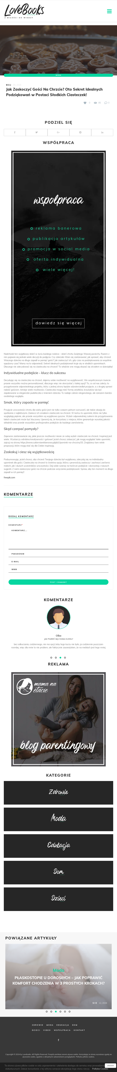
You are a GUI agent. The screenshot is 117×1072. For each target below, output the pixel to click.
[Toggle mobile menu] (109, 11)
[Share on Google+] (58, 132)
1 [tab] (51, 657)
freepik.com (9, 477)
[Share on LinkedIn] (102, 132)
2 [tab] (56, 657)
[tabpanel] (58, 630)
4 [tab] (65, 657)
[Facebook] (58, 1040)
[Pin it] (80, 132)
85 (99, 102)
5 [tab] (65, 1011)
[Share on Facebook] (15, 132)
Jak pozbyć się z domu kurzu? (58, 639)
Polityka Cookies (100, 1068)
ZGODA (110, 1065)
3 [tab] (60, 657)
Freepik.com (53, 1054)
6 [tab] (69, 1011)
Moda (58, 75)
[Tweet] (37, 132)
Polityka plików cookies (85, 1057)
